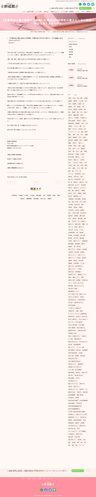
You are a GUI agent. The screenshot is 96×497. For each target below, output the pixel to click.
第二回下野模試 (78, 369)
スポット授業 (71, 369)
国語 (81, 98)
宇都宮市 (79, 103)
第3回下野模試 (71, 372)
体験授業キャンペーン (82, 274)
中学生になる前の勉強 (72, 324)
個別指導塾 (76, 196)
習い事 (80, 137)
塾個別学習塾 (76, 115)
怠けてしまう (71, 322)
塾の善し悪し (84, 316)
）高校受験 (70, 204)
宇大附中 (70, 165)
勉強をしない (76, 159)
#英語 (53, 195)
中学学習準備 (76, 235)
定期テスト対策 (76, 213)
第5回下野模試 (71, 378)
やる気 (85, 162)
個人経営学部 (77, 173)
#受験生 (49, 198)
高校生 (84, 137)
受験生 (69, 134)
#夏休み (22, 198)
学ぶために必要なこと (83, 319)
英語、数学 (70, 375)
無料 (78, 112)
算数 (73, 445)
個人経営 (80, 129)
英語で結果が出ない (79, 266)
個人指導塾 (77, 243)
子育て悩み (74, 221)
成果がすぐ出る (79, 434)
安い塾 (75, 282)
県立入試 (70, 109)
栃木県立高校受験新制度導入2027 (74, 406)
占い (86, 389)
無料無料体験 (71, 123)
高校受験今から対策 (72, 333)
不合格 (82, 165)
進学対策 (84, 257)
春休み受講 (76, 252)
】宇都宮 (84, 120)
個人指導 (84, 199)
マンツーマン (81, 445)
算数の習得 (85, 392)
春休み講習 (81, 260)
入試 (86, 123)
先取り (81, 176)
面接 (74, 165)
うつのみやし (75, 162)
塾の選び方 (78, 316)
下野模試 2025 (71, 310)
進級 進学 (77, 422)
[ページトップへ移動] (87, 470)
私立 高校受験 (71, 157)
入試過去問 (70, 252)
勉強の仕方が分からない (73, 341)
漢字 (83, 106)
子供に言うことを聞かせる (73, 296)
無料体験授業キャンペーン (73, 291)
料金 (74, 106)
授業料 (69, 277)
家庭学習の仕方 (71, 316)
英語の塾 (78, 249)
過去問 (86, 131)
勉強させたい (71, 224)
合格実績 (73, 442)
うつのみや (76, 126)
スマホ (83, 157)
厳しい (83, 179)
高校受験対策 (84, 241)
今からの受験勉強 (82, 431)
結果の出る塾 (71, 271)
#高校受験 (36, 198)
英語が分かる (76, 187)
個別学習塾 (80, 218)
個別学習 (74, 218)
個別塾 (84, 193)
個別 (69, 112)
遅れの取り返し (83, 213)
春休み (82, 123)
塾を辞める (84, 336)
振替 (69, 190)
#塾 (44, 195)
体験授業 (76, 140)
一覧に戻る (35, 182)
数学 (85, 442)
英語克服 (81, 232)
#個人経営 (38, 195)
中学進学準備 (76, 263)
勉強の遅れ (70, 215)
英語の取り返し (83, 417)
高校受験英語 (77, 271)
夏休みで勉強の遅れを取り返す (74, 361)
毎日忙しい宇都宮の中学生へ (14, 159)
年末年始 (82, 159)
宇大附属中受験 (71, 232)
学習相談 (75, 207)
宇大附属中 (76, 117)
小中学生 (77, 378)
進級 (69, 171)
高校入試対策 (77, 199)
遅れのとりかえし (71, 347)
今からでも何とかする (72, 431)
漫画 (85, 109)
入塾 (74, 246)
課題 (81, 151)
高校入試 (78, 120)
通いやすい (77, 185)
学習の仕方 (79, 392)
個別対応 (83, 148)
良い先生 (76, 229)
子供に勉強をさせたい (72, 380)
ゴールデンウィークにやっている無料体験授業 (77, 313)
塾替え (86, 165)
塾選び (74, 168)
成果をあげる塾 (71, 280)
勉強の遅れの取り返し (78, 302)
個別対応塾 (70, 285)
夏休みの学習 (71, 355)
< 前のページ (11, 182)
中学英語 (77, 210)
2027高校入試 (79, 403)
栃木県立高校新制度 (77, 420)
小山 (81, 112)
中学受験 (71, 49)
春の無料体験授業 (71, 394)
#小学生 (32, 195)
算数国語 (79, 193)
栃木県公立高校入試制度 (73, 400)
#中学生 (26, 195)
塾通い (82, 204)
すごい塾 (82, 263)
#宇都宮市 (14, 195)
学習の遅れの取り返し (78, 375)
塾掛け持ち (77, 190)
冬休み (69, 162)
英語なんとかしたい (72, 268)
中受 (77, 232)
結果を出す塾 (77, 224)
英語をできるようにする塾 (81, 414)
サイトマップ (70, 478)
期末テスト (81, 143)
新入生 (69, 168)
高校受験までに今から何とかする (74, 366)
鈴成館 (83, 145)
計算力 (78, 428)
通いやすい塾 (80, 282)
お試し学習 (70, 229)
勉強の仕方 (78, 372)
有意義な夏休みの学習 (72, 358)
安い (80, 171)
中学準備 (70, 235)
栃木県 (81, 115)
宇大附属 (77, 154)
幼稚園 (86, 134)
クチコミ (70, 282)
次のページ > (60, 182)
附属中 (69, 129)
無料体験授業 (71, 243)
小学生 (84, 439)
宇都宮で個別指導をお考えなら (15, 168)
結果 (82, 168)
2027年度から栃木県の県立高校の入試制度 (76, 411)
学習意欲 (70, 207)
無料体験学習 (80, 364)
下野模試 (70, 126)
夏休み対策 (82, 355)
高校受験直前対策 (77, 344)
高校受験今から (71, 414)
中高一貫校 (76, 238)
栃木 (78, 134)
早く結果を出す (71, 434)
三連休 (79, 145)
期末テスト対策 (75, 201)
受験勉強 (76, 215)
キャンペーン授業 (80, 347)
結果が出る (82, 182)
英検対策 (79, 439)
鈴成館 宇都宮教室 (11, 177)
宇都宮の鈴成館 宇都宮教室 (14, 154)
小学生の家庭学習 (78, 322)
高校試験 (82, 422)
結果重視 (70, 106)
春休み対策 (82, 235)
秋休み (74, 148)
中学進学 (70, 241)
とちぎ (76, 171)
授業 (81, 442)
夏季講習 (85, 140)
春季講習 (82, 252)
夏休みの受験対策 (71, 327)
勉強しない (78, 157)
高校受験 (21, 177)
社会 (86, 101)
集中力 (69, 213)
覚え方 (77, 151)
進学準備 (77, 397)
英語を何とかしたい (72, 364)
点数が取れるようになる (73, 389)
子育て (82, 134)
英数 (85, 218)
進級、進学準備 (80, 394)
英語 (70, 57)
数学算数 (70, 145)
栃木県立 (70, 193)
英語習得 (77, 355)
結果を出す (76, 182)
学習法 (75, 145)
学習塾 (69, 98)
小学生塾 (80, 352)
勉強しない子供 (83, 294)
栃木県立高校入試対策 (72, 352)
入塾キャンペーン (81, 254)
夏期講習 (74, 103)
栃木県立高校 (71, 154)
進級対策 (70, 260)
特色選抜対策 (71, 422)
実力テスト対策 (83, 201)
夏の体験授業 (84, 350)
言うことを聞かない (82, 221)
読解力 (81, 310)
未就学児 (70, 115)
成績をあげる (82, 383)
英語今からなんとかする (79, 285)
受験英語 (83, 190)
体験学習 (70, 420)
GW (78, 131)
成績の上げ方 (84, 372)
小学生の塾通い (82, 324)
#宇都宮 (20, 195)
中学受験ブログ (83, 117)
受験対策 (75, 101)
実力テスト (75, 129)
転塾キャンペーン (71, 257)
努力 (86, 182)
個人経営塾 (83, 185)
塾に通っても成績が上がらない (74, 336)
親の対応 (70, 159)
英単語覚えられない (72, 274)
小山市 (85, 112)
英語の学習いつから (72, 439)
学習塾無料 (77, 123)
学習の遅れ (70, 302)
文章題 (77, 310)
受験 (80, 126)
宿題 (82, 131)
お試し (83, 173)
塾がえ (75, 193)
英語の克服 (70, 436)
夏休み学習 (78, 350)
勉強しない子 (81, 227)
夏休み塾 (70, 344)
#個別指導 (28, 198)
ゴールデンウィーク (72, 131)
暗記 (73, 151)
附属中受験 (82, 238)
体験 (78, 442)
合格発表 (70, 386)
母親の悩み (82, 389)
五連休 (69, 148)
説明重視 (79, 106)
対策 (76, 445)
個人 (85, 129)
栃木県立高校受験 (71, 305)
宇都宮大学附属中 (71, 120)
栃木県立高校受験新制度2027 (74, 408)
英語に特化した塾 (71, 428)
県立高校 (70, 196)
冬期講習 (73, 112)
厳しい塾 (70, 182)
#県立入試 (42, 198)
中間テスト (75, 143)
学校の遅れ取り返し (72, 299)
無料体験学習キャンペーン (73, 417)
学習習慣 (80, 207)
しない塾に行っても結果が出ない (74, 308)
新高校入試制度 (71, 403)
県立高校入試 (84, 280)
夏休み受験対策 (71, 350)
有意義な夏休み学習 (82, 330)
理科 (69, 445)
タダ (80, 196)
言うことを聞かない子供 (73, 294)
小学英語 (82, 154)
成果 (86, 168)
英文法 (69, 218)
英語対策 (75, 260)
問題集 (69, 143)
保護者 (83, 224)
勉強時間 (82, 210)
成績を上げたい (77, 386)
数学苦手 (70, 187)
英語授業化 (75, 137)
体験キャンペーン (76, 277)
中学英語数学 (71, 397)
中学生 (17, 177)
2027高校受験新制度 (83, 400)
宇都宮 (74, 98)
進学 (73, 171)
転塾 (69, 221)
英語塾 (85, 151)
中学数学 (78, 257)
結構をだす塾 (82, 215)
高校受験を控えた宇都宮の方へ (15, 163)
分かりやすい (83, 187)
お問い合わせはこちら (85, 8)
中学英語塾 (84, 249)
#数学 (58, 195)
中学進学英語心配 (81, 299)
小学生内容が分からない (73, 425)
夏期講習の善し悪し (72, 330)
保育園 (69, 137)
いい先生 (81, 229)
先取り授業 (70, 140)
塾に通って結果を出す (72, 319)
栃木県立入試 (77, 204)
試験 (73, 190)
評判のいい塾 (71, 266)
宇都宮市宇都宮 (77, 179)
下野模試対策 (71, 199)
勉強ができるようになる (73, 383)
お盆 (69, 201)
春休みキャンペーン (72, 254)
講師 (69, 442)
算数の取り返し (83, 425)
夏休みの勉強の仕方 (81, 327)
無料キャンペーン (77, 241)
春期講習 (70, 246)
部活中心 (83, 243)
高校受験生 (78, 280)
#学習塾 (48, 195)
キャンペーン (71, 173)
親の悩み (82, 296)
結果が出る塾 (71, 185)
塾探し (82, 277)
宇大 (84, 126)
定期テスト (70, 117)
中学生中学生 (76, 176)
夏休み (81, 140)
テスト (78, 148)
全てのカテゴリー (73, 41)
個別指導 (25, 177)
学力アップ (70, 227)
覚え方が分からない (83, 341)
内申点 (84, 420)
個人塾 (81, 162)
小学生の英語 (77, 436)
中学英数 (79, 268)
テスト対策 (81, 101)
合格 (78, 165)
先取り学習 (70, 179)
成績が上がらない (71, 249)
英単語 (69, 151)
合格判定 (70, 176)
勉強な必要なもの (77, 338)
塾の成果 (70, 238)
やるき (78, 168)
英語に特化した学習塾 (72, 288)
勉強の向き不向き (71, 392)
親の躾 (75, 227)
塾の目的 (79, 246)
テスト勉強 (70, 338)
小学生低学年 (71, 210)
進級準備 (70, 263)
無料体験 (75, 109)
